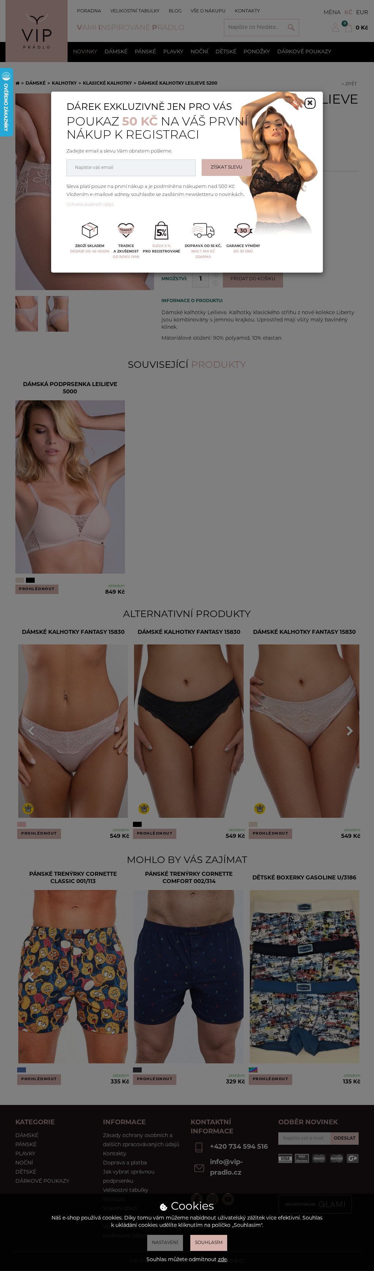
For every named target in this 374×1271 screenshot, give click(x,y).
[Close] (310, 103)
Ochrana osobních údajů (90, 205)
